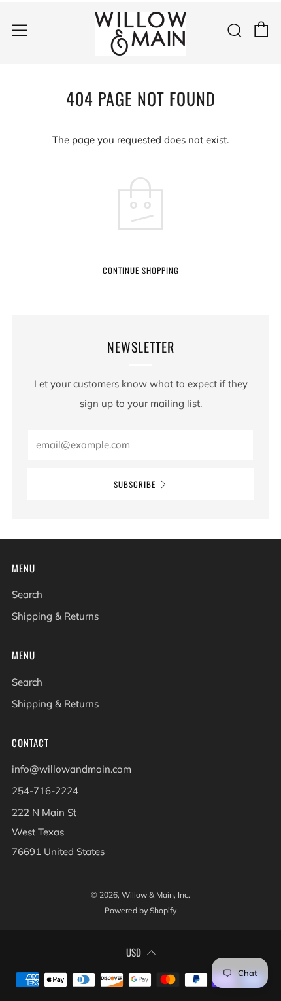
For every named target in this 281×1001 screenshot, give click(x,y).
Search (27, 594)
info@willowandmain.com (71, 769)
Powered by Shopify (140, 910)
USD (133, 952)
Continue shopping (141, 270)
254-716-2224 (45, 790)
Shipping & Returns (55, 616)
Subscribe (135, 484)
